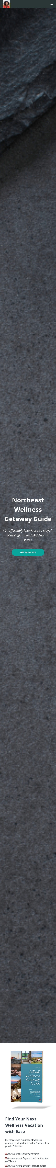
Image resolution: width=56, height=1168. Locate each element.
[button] (51, 4)
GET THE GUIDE (28, 552)
